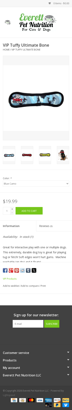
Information (11, 226)
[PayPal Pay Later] (56, 404)
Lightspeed (9, 395)
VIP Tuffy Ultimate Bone (26, 49)
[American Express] (48, 400)
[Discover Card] (56, 400)
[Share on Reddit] (22, 270)
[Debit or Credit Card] (48, 404)
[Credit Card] (13, 400)
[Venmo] (65, 404)
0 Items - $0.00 (61, 3)
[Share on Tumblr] (28, 270)
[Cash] (22, 400)
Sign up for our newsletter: (36, 315)
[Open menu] (7, 22)
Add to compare (30, 285)
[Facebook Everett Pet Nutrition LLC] (33, 335)
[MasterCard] (30, 400)
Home (6, 49)
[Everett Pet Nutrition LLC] (44, 22)
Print (43, 285)
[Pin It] (16, 270)
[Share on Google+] (11, 270)
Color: (7, 178)
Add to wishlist (11, 285)
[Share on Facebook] (5, 270)
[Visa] (39, 400)
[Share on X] (34, 270)
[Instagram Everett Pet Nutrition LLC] (39, 335)
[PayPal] (65, 400)
